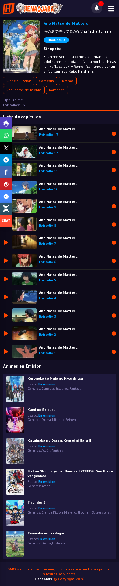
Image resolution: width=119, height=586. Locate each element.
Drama (67, 80)
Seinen (70, 420)
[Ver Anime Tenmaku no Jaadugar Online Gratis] (15, 544)
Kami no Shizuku (41, 409)
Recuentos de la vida (23, 90)
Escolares (61, 388)
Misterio (58, 420)
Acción (45, 450)
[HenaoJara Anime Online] (32, 8)
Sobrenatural (101, 512)
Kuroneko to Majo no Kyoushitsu (55, 378)
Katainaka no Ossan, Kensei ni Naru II (59, 440)
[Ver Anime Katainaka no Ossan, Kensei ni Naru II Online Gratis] (15, 451)
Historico (58, 543)
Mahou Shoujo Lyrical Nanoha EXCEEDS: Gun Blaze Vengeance (70, 473)
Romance (57, 90)
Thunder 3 (36, 502)
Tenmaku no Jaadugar (46, 533)
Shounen (84, 512)
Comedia (46, 80)
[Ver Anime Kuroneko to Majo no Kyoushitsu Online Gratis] (15, 389)
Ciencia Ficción (18, 80)
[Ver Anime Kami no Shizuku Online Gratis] (15, 420)
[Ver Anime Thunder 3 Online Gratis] (15, 513)
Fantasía (76, 388)
